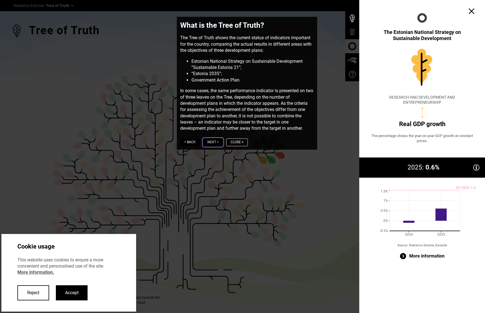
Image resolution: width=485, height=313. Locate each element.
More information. (35, 272)
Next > (213, 142)
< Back (190, 142)
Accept (72, 292)
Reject (33, 292)
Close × (237, 142)
